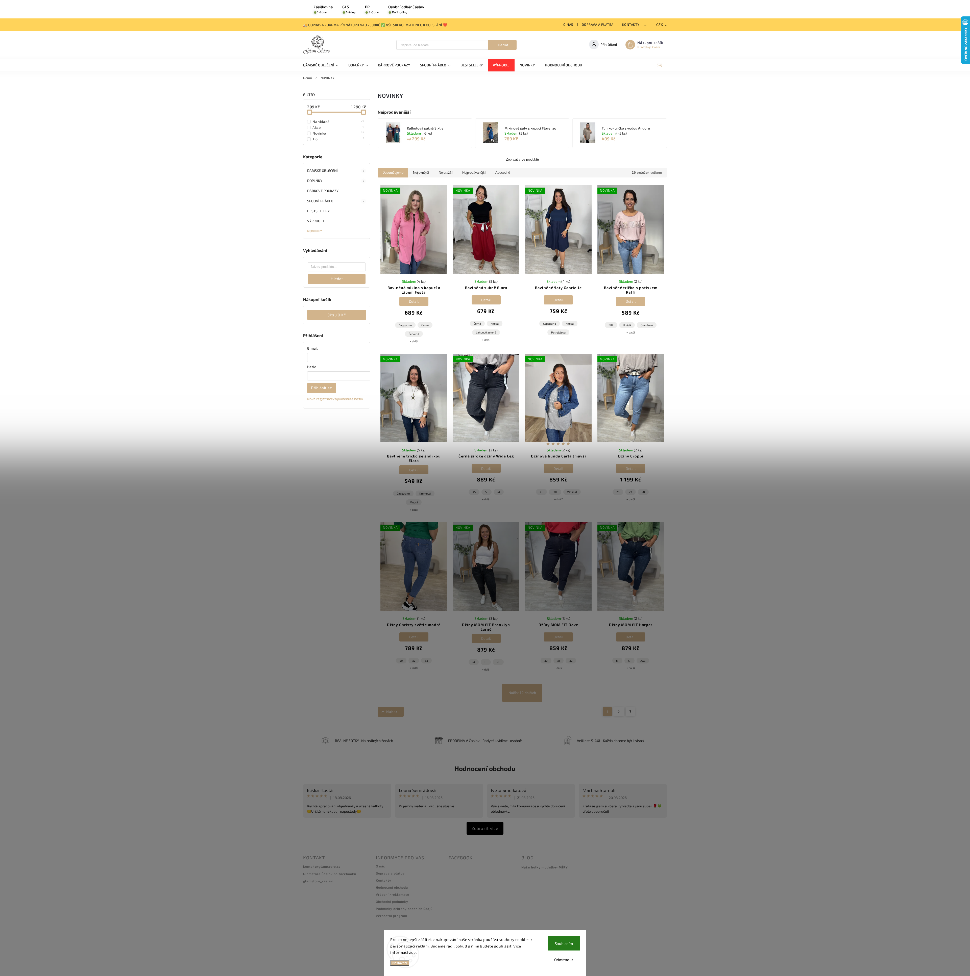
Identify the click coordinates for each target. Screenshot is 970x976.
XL (541, 492)
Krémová (425, 493)
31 (558, 660)
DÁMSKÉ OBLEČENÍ (322, 170)
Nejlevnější (421, 172)
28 (643, 492)
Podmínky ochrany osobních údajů (404, 909)
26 (617, 492)
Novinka (338, 133)
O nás (568, 24)
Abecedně (502, 172)
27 (630, 492)
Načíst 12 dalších (522, 693)
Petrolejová (558, 332)
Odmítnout (563, 959)
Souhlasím (564, 943)
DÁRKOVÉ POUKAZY (323, 191)
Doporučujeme (392, 172)
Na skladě (338, 121)
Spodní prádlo (320, 201)
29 (401, 660)
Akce (338, 127)
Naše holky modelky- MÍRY (544, 867)
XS (474, 492)
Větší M (572, 492)
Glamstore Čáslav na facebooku (329, 874)
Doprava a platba (598, 24)
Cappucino (405, 325)
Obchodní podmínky (392, 902)
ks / (336, 315)
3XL (555, 492)
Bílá (611, 325)
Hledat (502, 45)
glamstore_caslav (318, 881)
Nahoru (393, 711)
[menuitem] (323, 65)
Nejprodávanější (474, 172)
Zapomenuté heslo (348, 399)
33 (426, 660)
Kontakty (631, 24)
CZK (659, 25)
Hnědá (495, 323)
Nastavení (399, 963)
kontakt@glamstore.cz (322, 866)
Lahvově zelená (486, 332)
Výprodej (315, 221)
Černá (425, 325)
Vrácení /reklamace (392, 894)
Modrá (414, 502)
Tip (338, 139)
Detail (414, 301)
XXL (642, 660)
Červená (414, 334)
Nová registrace (320, 399)
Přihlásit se (321, 388)
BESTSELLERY (318, 211)
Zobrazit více (485, 828)
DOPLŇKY (314, 180)
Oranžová (647, 325)
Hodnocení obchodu (485, 768)
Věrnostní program (391, 916)
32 (413, 660)
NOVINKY (314, 231)
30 (546, 660)
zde (412, 952)
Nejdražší (446, 172)
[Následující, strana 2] (618, 711)
